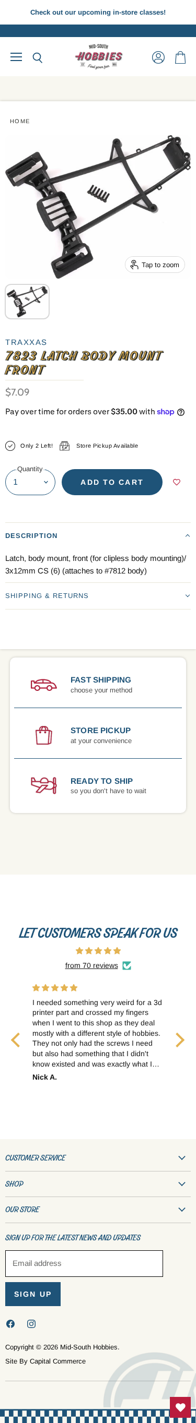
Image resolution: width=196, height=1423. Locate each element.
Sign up (33, 1294)
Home (20, 121)
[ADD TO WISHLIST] (177, 482)
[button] (98, 535)
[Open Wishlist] (180, 1407)
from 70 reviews (91, 965)
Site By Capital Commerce (45, 1361)
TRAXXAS (26, 342)
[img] (98, 951)
